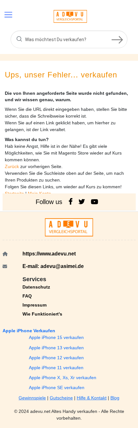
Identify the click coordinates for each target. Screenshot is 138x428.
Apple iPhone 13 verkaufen (56, 347)
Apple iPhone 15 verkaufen (56, 337)
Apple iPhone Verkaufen (29, 330)
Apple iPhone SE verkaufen (56, 387)
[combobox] (69, 39)
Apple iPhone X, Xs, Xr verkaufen (62, 377)
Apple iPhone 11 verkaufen (56, 367)
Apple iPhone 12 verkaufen (56, 357)
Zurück (12, 166)
